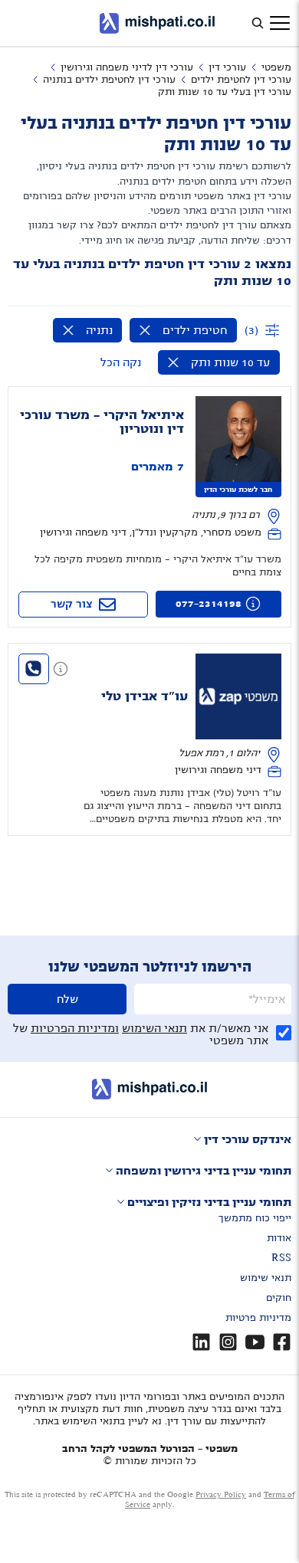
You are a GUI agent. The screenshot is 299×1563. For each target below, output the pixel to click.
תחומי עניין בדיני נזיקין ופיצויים (209, 1202)
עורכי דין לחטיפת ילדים (241, 79)
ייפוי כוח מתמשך (255, 1218)
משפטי (276, 67)
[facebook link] (281, 1342)
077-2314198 (209, 603)
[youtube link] (254, 1342)
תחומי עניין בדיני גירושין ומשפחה (203, 1171)
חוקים (278, 1298)
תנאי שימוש (265, 1278)
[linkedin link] (201, 1342)
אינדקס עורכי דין (247, 1139)
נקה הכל (120, 362)
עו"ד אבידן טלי (144, 696)
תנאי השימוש (154, 1028)
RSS (281, 1258)
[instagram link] (228, 1342)
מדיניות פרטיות (258, 1317)
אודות (279, 1238)
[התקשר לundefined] (33, 669)
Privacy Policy (221, 1494)
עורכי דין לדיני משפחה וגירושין (127, 67)
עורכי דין (227, 67)
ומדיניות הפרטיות (75, 1028)
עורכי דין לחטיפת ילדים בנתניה (109, 79)
